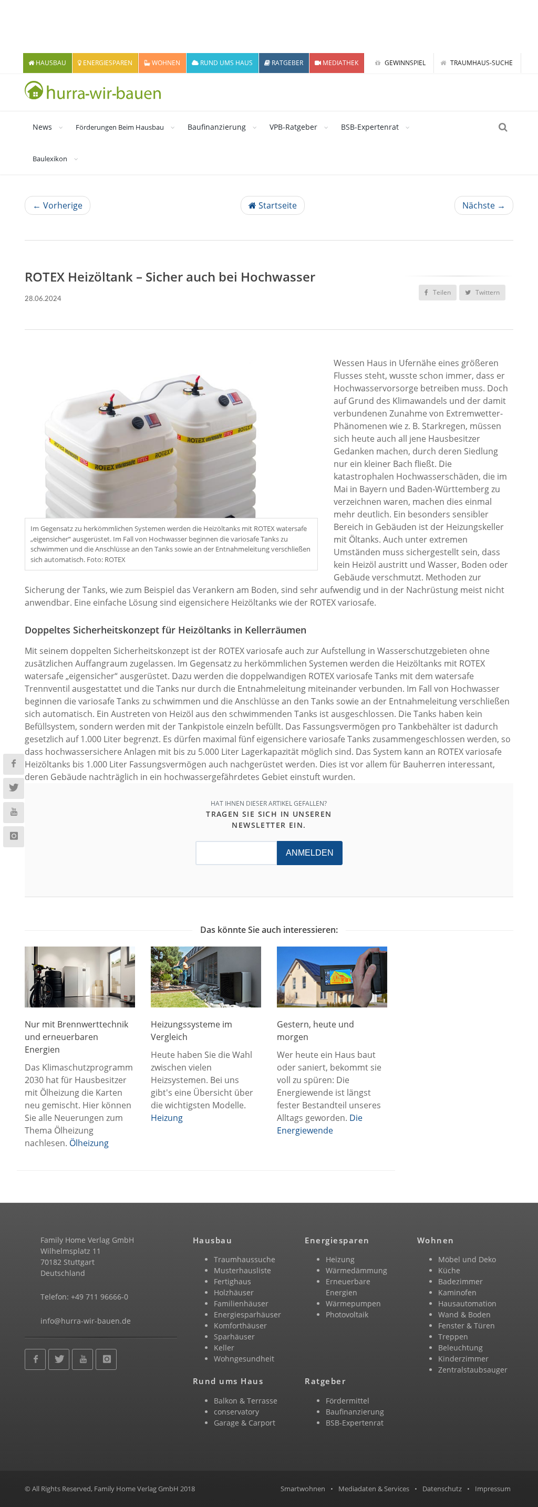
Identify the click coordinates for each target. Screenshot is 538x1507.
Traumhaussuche (244, 1259)
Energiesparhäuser (247, 1314)
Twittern (487, 292)
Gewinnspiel (404, 62)
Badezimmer (460, 1281)
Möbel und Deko (467, 1259)
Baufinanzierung (217, 127)
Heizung (167, 1118)
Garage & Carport (244, 1423)
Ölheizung (89, 1143)
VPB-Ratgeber (293, 127)
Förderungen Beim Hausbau (120, 127)
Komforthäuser (240, 1326)
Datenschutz (442, 1488)
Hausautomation (467, 1303)
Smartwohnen (303, 1488)
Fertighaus (232, 1281)
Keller (224, 1348)
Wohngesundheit (244, 1359)
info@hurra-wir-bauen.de (85, 1321)
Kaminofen (457, 1292)
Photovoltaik (347, 1314)
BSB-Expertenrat (370, 127)
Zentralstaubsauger (473, 1370)
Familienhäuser (241, 1303)
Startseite (276, 205)
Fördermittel (347, 1401)
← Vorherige (57, 205)
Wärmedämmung (356, 1270)
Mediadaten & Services (373, 1488)
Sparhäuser (234, 1337)
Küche (449, 1270)
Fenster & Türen (466, 1326)
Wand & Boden (464, 1314)
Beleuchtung (460, 1348)
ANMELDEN (310, 852)
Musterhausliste (242, 1270)
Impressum (493, 1488)
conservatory (236, 1412)
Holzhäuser (234, 1292)
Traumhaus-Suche (481, 62)
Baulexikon (50, 158)
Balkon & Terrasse (245, 1401)
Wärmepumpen (353, 1303)
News (42, 127)
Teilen (441, 292)
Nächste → (483, 205)
